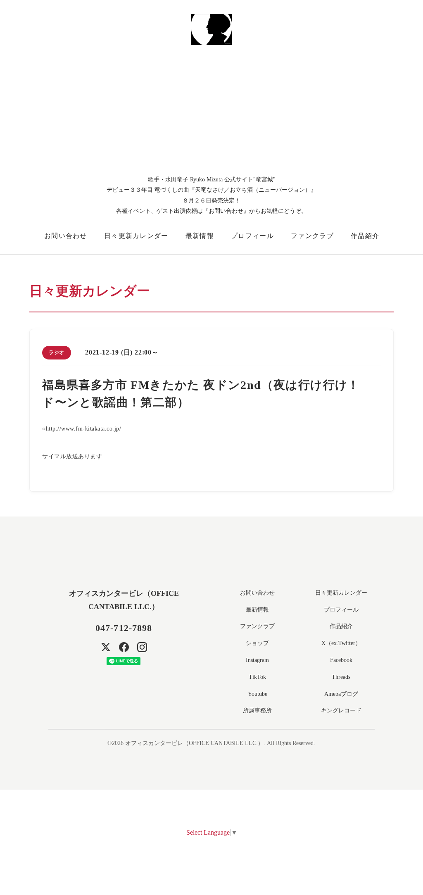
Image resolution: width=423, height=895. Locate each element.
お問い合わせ (65, 235)
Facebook (341, 660)
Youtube (257, 694)
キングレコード (341, 710)
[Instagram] (142, 647)
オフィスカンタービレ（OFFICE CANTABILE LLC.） (194, 743)
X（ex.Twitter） (341, 643)
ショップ (257, 643)
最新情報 (199, 235)
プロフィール (252, 235)
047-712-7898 (123, 628)
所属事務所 (257, 710)
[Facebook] (124, 647)
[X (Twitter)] (106, 647)
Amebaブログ (341, 694)
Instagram (257, 660)
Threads (341, 677)
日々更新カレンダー (136, 235)
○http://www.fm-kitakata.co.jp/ (81, 429)
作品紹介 (365, 235)
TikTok (257, 677)
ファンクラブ (312, 235)
